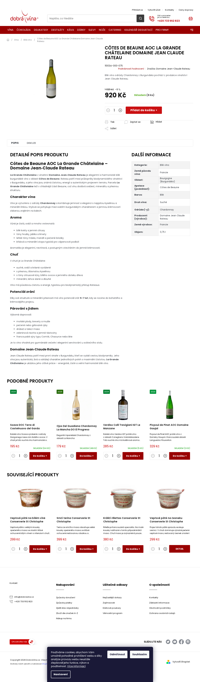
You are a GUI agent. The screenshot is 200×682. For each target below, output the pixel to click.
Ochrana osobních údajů (162, 613)
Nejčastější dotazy (112, 597)
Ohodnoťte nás (19, 641)
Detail (180, 548)
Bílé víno (164, 165)
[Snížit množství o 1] (108, 111)
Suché (163, 202)
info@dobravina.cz (24, 596)
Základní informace (159, 602)
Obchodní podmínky (160, 607)
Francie (164, 172)
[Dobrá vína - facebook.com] (181, 641)
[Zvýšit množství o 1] (120, 111)
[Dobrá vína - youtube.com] (174, 641)
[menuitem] (9, 30)
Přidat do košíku (142, 110)
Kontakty (169, 9)
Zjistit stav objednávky (67, 607)
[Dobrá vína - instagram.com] (188, 641)
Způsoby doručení (65, 597)
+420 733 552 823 (23, 601)
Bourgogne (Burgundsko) (167, 180)
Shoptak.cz (47, 664)
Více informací (76, 666)
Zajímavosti (109, 602)
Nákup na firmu (64, 618)
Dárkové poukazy (112, 607)
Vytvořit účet (154, 9)
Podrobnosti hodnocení (131, 68)
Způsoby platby (64, 602)
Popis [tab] (15, 143)
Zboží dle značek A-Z (67, 613)
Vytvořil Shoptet (181, 661)
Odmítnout (117, 654)
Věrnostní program (112, 613)
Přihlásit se (137, 9)
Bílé (162, 194)
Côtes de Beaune (169, 187)
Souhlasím (139, 654)
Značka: (168, 68)
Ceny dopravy (186, 9)
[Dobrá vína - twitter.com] (168, 641)
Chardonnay (167, 209)
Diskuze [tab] (31, 143)
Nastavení (61, 674)
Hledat (140, 18)
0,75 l (163, 232)
